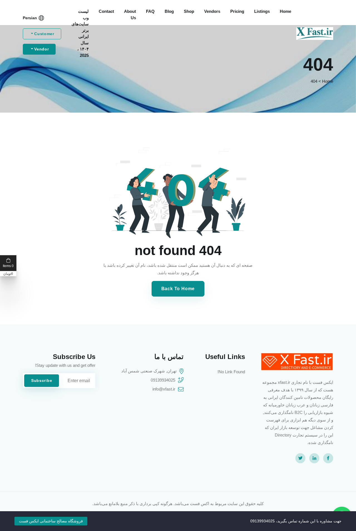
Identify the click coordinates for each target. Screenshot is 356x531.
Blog (169, 11)
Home (285, 11)
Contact (106, 11)
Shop (189, 11)
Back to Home (178, 288)
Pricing (237, 11)
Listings (262, 11)
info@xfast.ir (163, 389)
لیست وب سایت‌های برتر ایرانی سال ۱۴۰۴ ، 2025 (80, 33)
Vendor (41, 49)
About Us (130, 14)
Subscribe (41, 380)
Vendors (212, 11)
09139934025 (163, 380)
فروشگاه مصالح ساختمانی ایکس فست (51, 521)
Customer (43, 33)
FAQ (150, 11)
